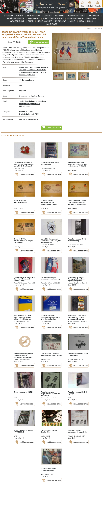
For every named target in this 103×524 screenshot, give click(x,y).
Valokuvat (34, 18)
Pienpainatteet (76, 15)
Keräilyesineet (15, 18)
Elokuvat (60, 21)
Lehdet (48, 15)
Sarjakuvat (33, 15)
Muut (72, 21)
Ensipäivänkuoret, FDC (29, 114)
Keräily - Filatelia (26, 111)
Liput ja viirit (44, 21)
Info (81, 21)
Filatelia (91, 18)
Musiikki (59, 15)
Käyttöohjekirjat (53, 18)
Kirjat (19, 15)
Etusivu (8, 15)
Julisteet (93, 15)
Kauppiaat (51, 24)
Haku (90, 21)
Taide (31, 21)
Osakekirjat (17, 21)
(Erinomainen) (28, 80)
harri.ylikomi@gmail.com (29, 104)
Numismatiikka (75, 18)
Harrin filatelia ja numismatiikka (32, 101)
